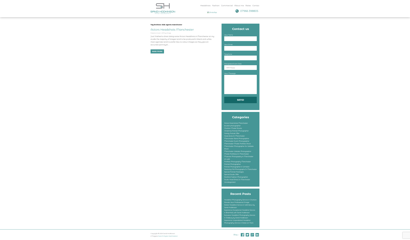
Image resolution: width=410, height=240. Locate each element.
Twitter (247, 234)
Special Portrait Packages (234, 172)
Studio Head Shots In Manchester (237, 180)
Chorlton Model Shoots (233, 128)
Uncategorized (229, 182)
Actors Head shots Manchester (236, 123)
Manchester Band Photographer (236, 139)
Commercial (227, 5)
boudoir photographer (232, 126)
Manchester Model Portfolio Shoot (237, 144)
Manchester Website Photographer (237, 151)
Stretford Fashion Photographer (236, 177)
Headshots (205, 5)
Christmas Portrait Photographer (236, 131)
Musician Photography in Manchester (238, 156)
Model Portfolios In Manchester (236, 154)
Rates (248, 5)
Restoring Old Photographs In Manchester (240, 169)
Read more (157, 51)
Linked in (257, 234)
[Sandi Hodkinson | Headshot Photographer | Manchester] (163, 8)
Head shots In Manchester (234, 136)
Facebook (242, 234)
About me (239, 5)
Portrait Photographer (232, 164)
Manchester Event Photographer (236, 141)
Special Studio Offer (231, 174)
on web (227, 159)
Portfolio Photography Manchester (237, 162)
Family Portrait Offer (231, 133)
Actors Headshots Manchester (172, 29)
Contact (256, 5)
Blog (236, 235)
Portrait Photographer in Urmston (237, 167)
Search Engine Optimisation (168, 236)
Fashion (216, 5)
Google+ (252, 234)
